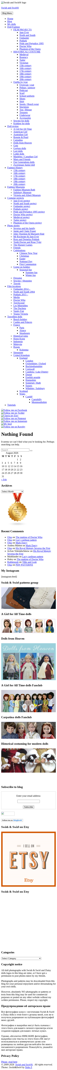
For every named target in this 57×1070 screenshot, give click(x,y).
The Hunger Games (22, 245)
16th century (25, 68)
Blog (9, 21)
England (23, 358)
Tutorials (11, 405)
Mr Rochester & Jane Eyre (26, 236)
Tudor (22, 60)
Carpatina (18, 140)
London (29, 360)
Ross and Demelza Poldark (26, 239)
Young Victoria (20, 314)
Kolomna (23, 349)
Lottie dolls (18, 154)
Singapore (18, 352)
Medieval (23, 54)
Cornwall (30, 369)
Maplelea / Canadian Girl (25, 156)
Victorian (23, 62)
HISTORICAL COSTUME (26, 51)
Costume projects (15, 198)
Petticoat (23, 90)
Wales (22, 394)
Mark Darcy (21, 542)
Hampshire (31, 380)
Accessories (25, 118)
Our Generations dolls (24, 162)
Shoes (22, 98)
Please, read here (9, 1061)
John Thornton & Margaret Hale (28, 234)
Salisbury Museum (22, 192)
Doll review (13, 126)
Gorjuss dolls (19, 148)
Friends (17, 247)
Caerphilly (37, 399)
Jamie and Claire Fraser (24, 231)
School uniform (26, 96)
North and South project (24, 203)
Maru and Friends (21, 159)
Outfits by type (20, 82)
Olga (9, 537)
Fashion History (15, 167)
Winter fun (31, 275)
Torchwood (18, 303)
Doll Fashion (13, 27)
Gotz (15, 145)
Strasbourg (24, 333)
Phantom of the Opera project (27, 223)
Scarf (21, 93)
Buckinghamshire (34, 366)
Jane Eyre (24, 32)
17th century (25, 71)
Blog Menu (7, 13)
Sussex (29, 385)
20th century (25, 79)
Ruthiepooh (13, 562)
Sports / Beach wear (29, 104)
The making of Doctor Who (29, 537)
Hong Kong (19, 338)
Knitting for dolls (21, 123)
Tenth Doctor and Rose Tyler (27, 242)
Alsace (22, 330)
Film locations (14, 286)
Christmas (24, 256)
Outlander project (21, 206)
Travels (16, 283)
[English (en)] (10, 774)
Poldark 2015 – (20, 294)
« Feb (4, 479)
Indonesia (18, 341)
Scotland (23, 391)
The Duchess (19, 308)
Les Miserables (20, 305)
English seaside (33, 377)
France (16, 325)
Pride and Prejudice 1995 (31, 43)
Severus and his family (24, 228)
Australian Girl (20, 134)
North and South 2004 (24, 291)
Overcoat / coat (26, 85)
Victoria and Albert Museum (27, 195)
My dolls (11, 24)
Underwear (24, 115)
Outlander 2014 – (21, 289)
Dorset (29, 374)
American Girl (20, 131)
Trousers (23, 112)
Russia (16, 347)
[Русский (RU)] (10, 779)
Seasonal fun (25, 269)
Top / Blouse (25, 109)
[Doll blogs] (17, 525)
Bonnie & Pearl (20, 137)
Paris (21, 327)
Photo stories (13, 225)
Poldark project (20, 209)
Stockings (24, 107)
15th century (25, 65)
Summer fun (31, 272)
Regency (23, 57)
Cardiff (29, 396)
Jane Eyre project (21, 200)
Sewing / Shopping (22, 280)
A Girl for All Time (22, 129)
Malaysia (17, 344)
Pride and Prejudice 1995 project (29, 211)
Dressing (17, 278)
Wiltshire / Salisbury (35, 388)
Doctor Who (25, 46)
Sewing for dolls (21, 120)
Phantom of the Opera (30, 49)
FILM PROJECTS (22, 29)
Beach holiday (20, 319)
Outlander (24, 38)
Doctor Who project (23, 214)
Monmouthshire (39, 402)
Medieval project (21, 217)
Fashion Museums (16, 187)
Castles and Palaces (22, 322)
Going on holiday (21, 267)
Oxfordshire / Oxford (36, 363)
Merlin (16, 297)
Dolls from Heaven (22, 142)
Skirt (21, 101)
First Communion (27, 264)
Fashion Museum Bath (24, 189)
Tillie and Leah (29, 562)
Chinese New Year (28, 253)
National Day (25, 261)
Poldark (23, 40)
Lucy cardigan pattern (26, 540)
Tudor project (19, 220)
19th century (25, 76)
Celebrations (19, 250)
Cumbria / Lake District (37, 372)
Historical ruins (20, 336)
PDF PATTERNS (24, 565)
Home (10, 18)
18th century (25, 74)
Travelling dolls (14, 316)
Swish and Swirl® (10, 7)
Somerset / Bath (33, 383)
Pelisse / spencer (27, 87)
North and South (27, 35)
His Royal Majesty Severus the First (33, 548)
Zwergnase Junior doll (24, 165)
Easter (22, 258)
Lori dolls (18, 151)
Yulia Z (28, 1067)
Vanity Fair (18, 311)
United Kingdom (21, 355)
